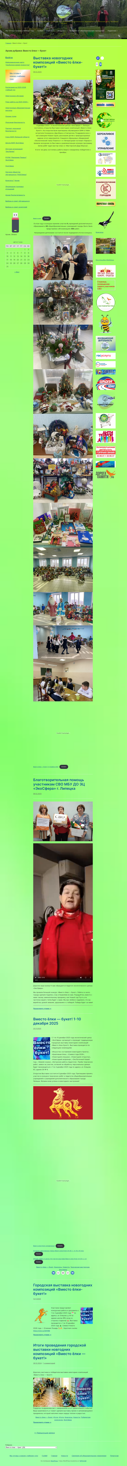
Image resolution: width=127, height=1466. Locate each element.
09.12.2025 (37, 72)
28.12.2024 (37, 1363)
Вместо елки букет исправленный (44, 1246)
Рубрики (8, 1445)
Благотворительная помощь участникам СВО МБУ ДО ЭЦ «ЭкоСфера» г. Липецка (59, 784)
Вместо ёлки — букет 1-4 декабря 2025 (45, 766)
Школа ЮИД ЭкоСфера (14, 143)
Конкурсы (9, 180)
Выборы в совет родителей (16, 207)
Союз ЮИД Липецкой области (17, 137)
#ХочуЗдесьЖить (101, 260)
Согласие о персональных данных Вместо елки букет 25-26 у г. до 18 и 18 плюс (58, 1251)
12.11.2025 (37, 1299)
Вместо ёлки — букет (44, 1267)
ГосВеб (40, 31)
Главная (49, 31)
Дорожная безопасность (15, 122)
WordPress (54, 1461)
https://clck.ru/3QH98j (41, 1331)
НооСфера (9, 166)
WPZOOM (83, 1461)
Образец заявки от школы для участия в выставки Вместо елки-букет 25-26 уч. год (60, 1259)
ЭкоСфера (63, 1270)
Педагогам (112, 31)
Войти (9, 57)
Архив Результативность (15, 195)
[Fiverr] (102, 58)
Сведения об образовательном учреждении (87, 31)
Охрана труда (10, 116)
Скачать (46, 218)
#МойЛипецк (110, 260)
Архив (17, 180)
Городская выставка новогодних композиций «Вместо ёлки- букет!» (62, 1289)
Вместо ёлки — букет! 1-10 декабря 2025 (57, 1021)
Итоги (55, 1417)
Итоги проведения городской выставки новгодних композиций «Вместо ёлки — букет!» (59, 1351)
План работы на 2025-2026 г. (16, 102)
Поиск (119, 36)
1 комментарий (49, 1364)
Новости (61, 31)
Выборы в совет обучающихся (17, 201)
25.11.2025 (37, 1029)
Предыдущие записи (44, 1433)
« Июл (16, 272)
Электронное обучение (14, 96)
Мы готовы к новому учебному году (19, 31)
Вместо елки (37, 218)
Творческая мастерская (79, 1267)
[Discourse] (98, 58)
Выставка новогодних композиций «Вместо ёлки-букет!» (58, 62)
